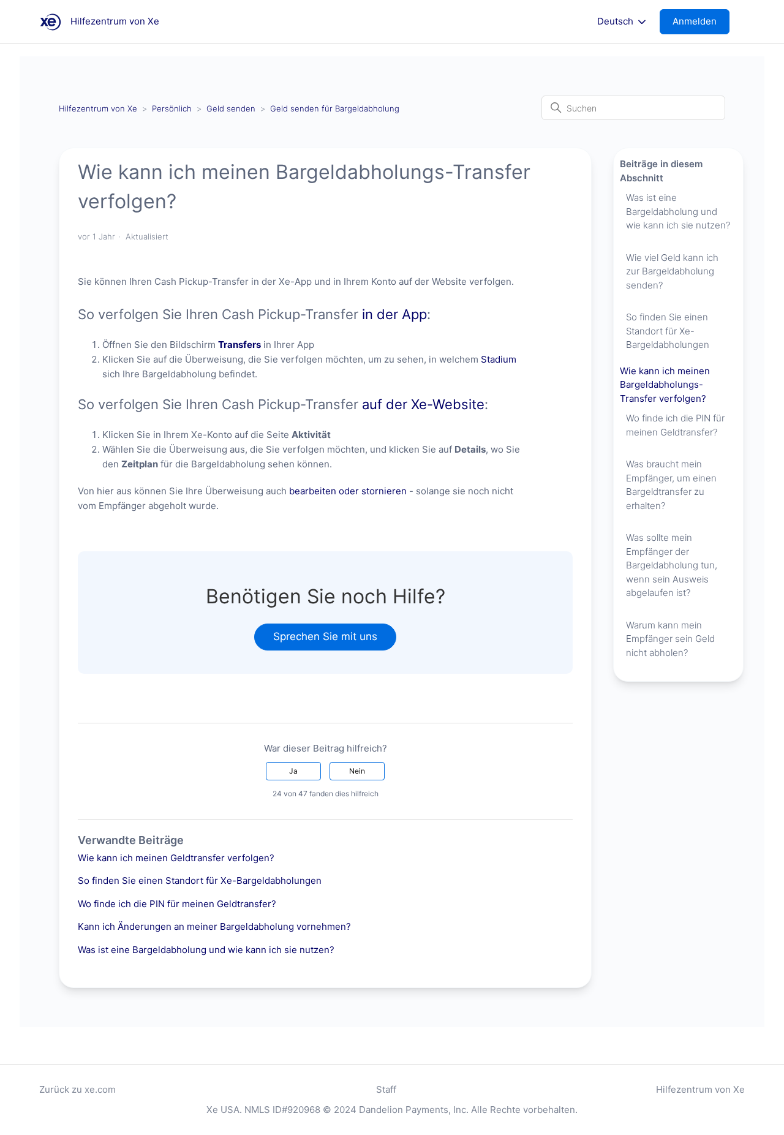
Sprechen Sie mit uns (325, 636)
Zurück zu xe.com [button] (77, 1089)
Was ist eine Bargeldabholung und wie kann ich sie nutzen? (206, 950)
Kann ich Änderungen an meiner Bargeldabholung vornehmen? (214, 926)
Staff (386, 1089)
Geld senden (230, 108)
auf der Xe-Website (423, 404)
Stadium (498, 359)
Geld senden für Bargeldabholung (334, 108)
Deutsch (616, 21)
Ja (293, 770)
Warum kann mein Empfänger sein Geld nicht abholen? (670, 638)
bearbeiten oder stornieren (348, 491)
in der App (394, 314)
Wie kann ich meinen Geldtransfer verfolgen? (176, 858)
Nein (357, 770)
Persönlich (172, 108)
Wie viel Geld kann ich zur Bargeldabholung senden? (672, 271)
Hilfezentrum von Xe (98, 108)
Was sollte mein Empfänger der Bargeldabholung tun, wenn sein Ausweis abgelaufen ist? (671, 565)
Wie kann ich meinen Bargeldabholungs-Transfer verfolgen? (665, 384)
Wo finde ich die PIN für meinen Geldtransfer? (177, 904)
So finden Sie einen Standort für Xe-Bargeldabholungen (200, 880)
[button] (701, 21)
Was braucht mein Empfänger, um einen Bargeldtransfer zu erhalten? (671, 484)
